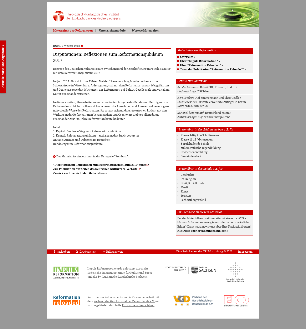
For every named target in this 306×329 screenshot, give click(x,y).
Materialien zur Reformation (73, 30)
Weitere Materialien (145, 30)
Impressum (245, 251)
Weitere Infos (72, 45)
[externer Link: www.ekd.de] (236, 306)
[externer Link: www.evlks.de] (235, 281)
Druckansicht (88, 251)
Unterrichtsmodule (112, 30)
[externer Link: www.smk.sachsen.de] (190, 273)
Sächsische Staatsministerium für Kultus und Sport (119, 272)
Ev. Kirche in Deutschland (138, 305)
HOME (57, 45)
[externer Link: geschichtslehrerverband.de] (193, 305)
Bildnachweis (114, 251)
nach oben (63, 251)
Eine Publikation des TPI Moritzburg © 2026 (204, 251)
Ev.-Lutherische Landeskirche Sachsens (123, 276)
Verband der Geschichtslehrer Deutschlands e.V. (124, 301)
